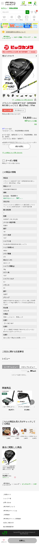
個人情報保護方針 (8, 526)
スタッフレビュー (28, 367)
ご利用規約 (6, 514)
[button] (32, 402)
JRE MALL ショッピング (6, 37)
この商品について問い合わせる (24, 100)
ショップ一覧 (7, 498)
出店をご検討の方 (8, 522)
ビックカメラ (9, 56)
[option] (19, 75)
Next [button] (32, 76)
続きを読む (19, 146)
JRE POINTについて (9, 506)
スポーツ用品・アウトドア (22, 37)
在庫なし (22, 540)
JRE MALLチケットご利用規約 (12, 518)
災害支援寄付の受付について (16, 32)
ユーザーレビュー (11, 367)
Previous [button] (7, 76)
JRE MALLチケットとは (10, 510)
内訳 (35, 124)
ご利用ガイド (7, 494)
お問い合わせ (7, 502)
